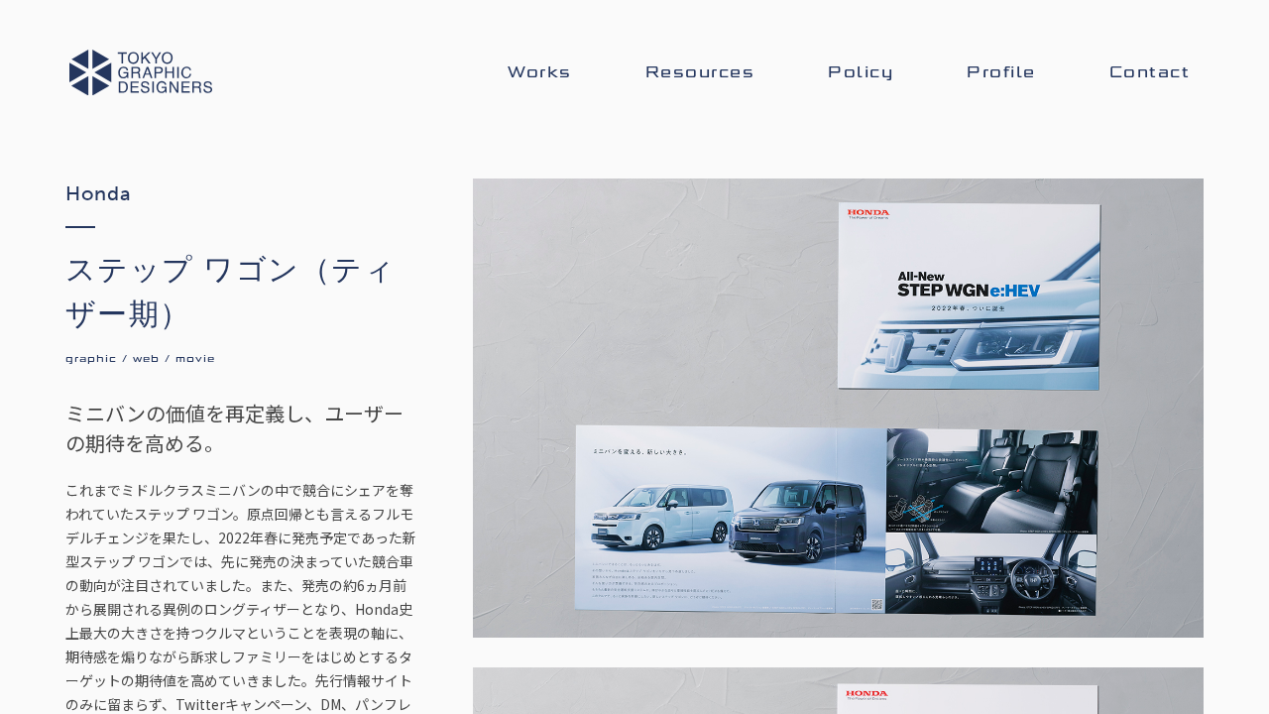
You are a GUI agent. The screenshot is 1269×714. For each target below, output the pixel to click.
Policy (860, 72)
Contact (1150, 72)
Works (540, 72)
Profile (1001, 72)
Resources (700, 72)
